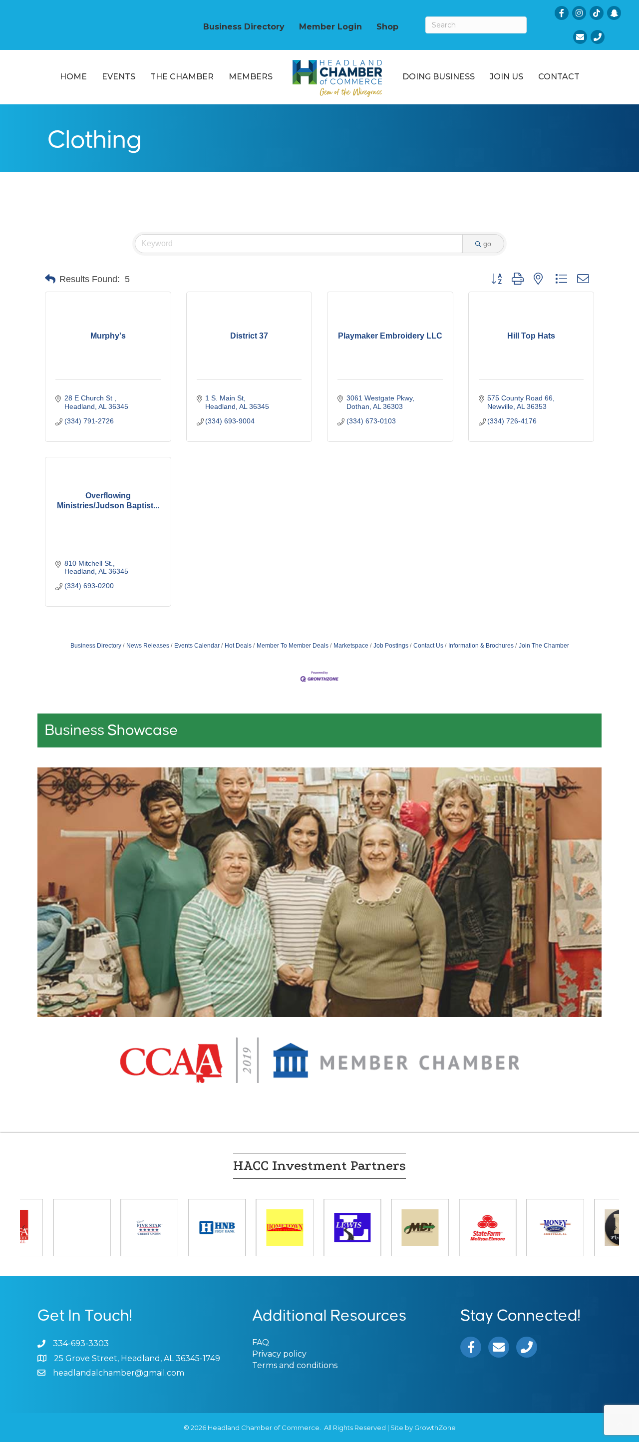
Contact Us (428, 645)
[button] (50, 279)
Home (73, 76)
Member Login (330, 26)
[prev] (62, 906)
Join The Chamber (544, 645)
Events (118, 76)
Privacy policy (279, 1354)
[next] (577, 906)
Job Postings (390, 645)
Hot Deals (238, 645)
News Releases (147, 645)
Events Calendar (197, 645)
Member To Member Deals (292, 645)
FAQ (260, 1342)
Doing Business (438, 76)
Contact (559, 76)
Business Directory (244, 26)
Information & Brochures (481, 645)
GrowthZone (435, 1428)
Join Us (506, 76)
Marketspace (350, 645)
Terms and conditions (294, 1365)
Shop (387, 26)
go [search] (487, 244)
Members (251, 76)
